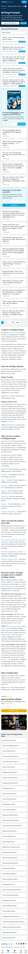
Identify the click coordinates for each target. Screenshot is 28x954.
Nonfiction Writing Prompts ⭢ (10, 863)
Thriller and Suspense (8, 511)
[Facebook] (24, 944)
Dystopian (4, 496)
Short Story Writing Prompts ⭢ (10, 895)
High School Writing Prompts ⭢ (11, 820)
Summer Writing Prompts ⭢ (10, 905)
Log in (24, 2)
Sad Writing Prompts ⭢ (8, 884)
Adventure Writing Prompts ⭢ (10, 745)
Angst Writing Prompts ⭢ (9, 751)
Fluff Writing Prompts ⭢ (8, 804)
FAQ (2, 947)
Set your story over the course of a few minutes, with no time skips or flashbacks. (13, 58)
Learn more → (9, 703)
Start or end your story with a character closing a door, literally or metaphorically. (13, 312)
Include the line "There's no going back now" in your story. (13, 272)
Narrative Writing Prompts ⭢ (10, 857)
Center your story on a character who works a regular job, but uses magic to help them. (13, 227)
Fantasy (3, 491)
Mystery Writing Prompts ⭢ (9, 852)
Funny (3, 480)
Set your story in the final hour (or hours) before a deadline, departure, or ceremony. (13, 292)
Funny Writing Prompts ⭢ (9, 809)
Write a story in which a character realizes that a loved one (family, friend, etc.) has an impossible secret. (13, 214)
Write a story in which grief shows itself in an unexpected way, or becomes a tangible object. (13, 166)
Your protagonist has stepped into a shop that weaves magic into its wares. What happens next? (13, 251)
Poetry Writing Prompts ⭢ (9, 873)
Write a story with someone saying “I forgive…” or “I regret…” (12, 143)
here (8, 396)
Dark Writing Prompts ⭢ (8, 767)
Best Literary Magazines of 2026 (11, 551)
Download (21, 124)
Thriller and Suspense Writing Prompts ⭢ (13, 921)
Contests (14, 952)
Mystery (3, 504)
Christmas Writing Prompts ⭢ (10, 761)
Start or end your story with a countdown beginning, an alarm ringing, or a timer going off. (13, 82)
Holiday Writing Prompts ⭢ (9, 831)
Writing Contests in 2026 (9, 559)
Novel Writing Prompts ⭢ (9, 868)
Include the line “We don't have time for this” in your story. (13, 48)
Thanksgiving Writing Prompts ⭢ (11, 916)
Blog (26, 952)
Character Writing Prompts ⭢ (10, 756)
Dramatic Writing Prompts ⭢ (10, 777)
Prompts (8, 952)
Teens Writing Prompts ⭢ (9, 911)
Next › (18, 322)
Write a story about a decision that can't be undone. (13, 302)
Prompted (15, 113)
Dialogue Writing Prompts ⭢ (10, 772)
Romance (4, 485)
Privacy (11, 947)
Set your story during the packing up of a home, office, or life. (13, 154)
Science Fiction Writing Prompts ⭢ (12, 889)
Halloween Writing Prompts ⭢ (10, 815)
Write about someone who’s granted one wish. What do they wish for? (14, 239)
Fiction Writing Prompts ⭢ (9, 799)
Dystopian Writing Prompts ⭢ (10, 783)
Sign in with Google (9, 23)
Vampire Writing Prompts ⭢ (9, 932)
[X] (16, 944)
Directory (3, 6)
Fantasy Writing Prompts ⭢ (9, 793)
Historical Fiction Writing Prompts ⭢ (12, 825)
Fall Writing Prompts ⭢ (8, 788)
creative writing (14, 332)
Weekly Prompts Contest (14, 6)
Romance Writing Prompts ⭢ (10, 879)
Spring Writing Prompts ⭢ (9, 900)
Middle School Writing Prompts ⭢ (11, 847)
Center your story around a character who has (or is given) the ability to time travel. (13, 70)
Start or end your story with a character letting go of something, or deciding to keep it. (13, 180)
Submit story (22, 41)
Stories (21, 952)
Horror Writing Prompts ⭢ (9, 836)
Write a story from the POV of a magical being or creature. (13, 263)
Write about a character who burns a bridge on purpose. (12, 281)
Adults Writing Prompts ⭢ (9, 740)
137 (13, 322)
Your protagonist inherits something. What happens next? (11, 132)
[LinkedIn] (21, 944)
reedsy (7, 2)
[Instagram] (19, 944)
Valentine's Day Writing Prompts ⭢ (12, 927)
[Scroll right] (26, 6)
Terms (6, 947)
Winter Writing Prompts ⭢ (9, 938)
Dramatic (4, 474)
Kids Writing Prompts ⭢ (8, 841)
